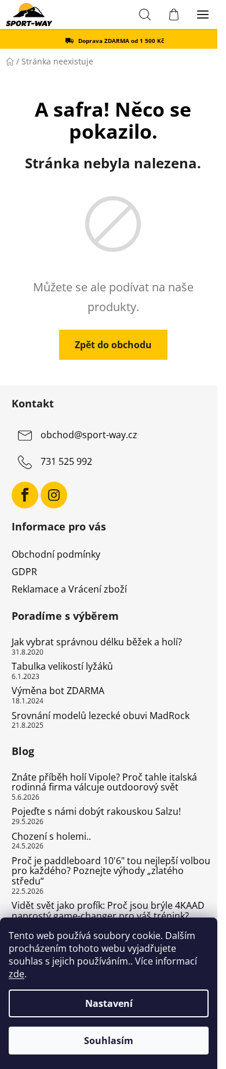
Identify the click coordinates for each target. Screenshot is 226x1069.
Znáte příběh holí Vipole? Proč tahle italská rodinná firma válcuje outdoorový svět (104, 782)
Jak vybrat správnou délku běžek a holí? (97, 642)
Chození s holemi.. (51, 837)
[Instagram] (54, 495)
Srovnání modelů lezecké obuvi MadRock (100, 716)
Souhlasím (108, 1040)
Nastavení (109, 1003)
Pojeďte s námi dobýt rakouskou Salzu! (96, 812)
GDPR (24, 571)
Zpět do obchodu (113, 344)
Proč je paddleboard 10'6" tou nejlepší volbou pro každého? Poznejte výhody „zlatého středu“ (111, 871)
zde (16, 973)
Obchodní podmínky (56, 554)
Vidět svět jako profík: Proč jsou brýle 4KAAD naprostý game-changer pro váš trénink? (108, 911)
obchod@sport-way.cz (89, 434)
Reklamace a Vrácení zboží (69, 589)
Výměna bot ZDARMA (58, 691)
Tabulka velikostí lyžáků (62, 667)
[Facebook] (25, 495)
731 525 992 (66, 461)
